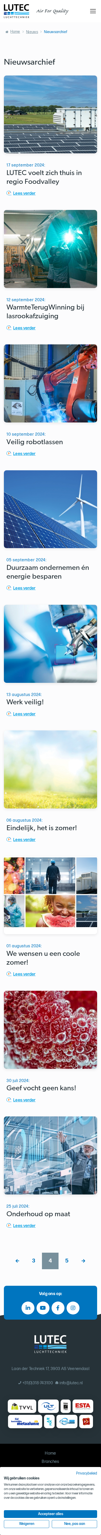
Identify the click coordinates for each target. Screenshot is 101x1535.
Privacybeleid (86, 1473)
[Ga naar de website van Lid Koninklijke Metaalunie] (25, 1421)
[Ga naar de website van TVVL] (22, 1406)
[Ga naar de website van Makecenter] (49, 1421)
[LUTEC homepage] (16, 11)
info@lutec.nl (71, 1383)
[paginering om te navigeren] (17, 1261)
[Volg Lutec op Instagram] (73, 1308)
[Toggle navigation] (92, 11)
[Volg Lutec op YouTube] (43, 1308)
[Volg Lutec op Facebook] (58, 1308)
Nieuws (32, 32)
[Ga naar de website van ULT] (48, 1406)
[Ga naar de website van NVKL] (66, 1421)
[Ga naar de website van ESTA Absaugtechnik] (83, 1406)
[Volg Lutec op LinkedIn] (27, 1308)
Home (15, 31)
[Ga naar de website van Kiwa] (66, 1406)
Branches (50, 1461)
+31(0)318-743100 (38, 1383)
